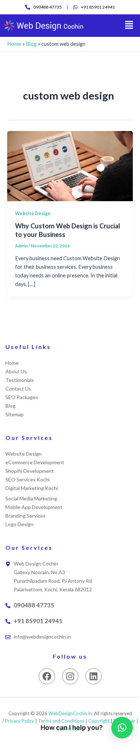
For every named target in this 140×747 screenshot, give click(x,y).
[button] (129, 25)
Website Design (32, 213)
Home (14, 44)
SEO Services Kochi (27, 479)
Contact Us (18, 388)
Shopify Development (29, 471)
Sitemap (14, 414)
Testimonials (19, 380)
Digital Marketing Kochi (31, 488)
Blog (31, 44)
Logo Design (19, 524)
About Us (16, 371)
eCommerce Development (34, 462)
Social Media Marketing (31, 498)
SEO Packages (21, 397)
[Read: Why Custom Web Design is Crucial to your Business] (70, 166)
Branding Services (25, 516)
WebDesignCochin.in (70, 713)
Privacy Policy (19, 721)
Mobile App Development (33, 507)
